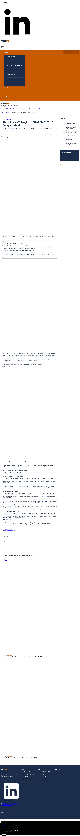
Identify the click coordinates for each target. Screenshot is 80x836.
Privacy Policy (6, 814)
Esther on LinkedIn (43, 776)
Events (6, 87)
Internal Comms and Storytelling (15, 78)
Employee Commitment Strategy (8, 530)
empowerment (45, 501)
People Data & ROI (11, 74)
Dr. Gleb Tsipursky (69, 146)
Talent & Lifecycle (11, 69)
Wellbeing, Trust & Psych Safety (14, 65)
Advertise (6, 3)
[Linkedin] (17, 37)
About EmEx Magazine (8, 778)
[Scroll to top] (1, 820)
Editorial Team (5, 134)
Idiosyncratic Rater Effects (7, 531)
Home (2, 112)
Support (7, 96)
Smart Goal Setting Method (7, 529)
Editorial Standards (43, 774)
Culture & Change (11, 56)
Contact (5, 2)
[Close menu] (0, 822)
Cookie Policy (11, 814)
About (5, 1)
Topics (3, 825)
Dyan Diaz (67, 124)
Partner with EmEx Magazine (45, 771)
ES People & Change (43, 773)
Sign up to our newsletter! (71, 51)
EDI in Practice (10, 83)
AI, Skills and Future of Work (14, 60)
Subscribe (3, 5)
